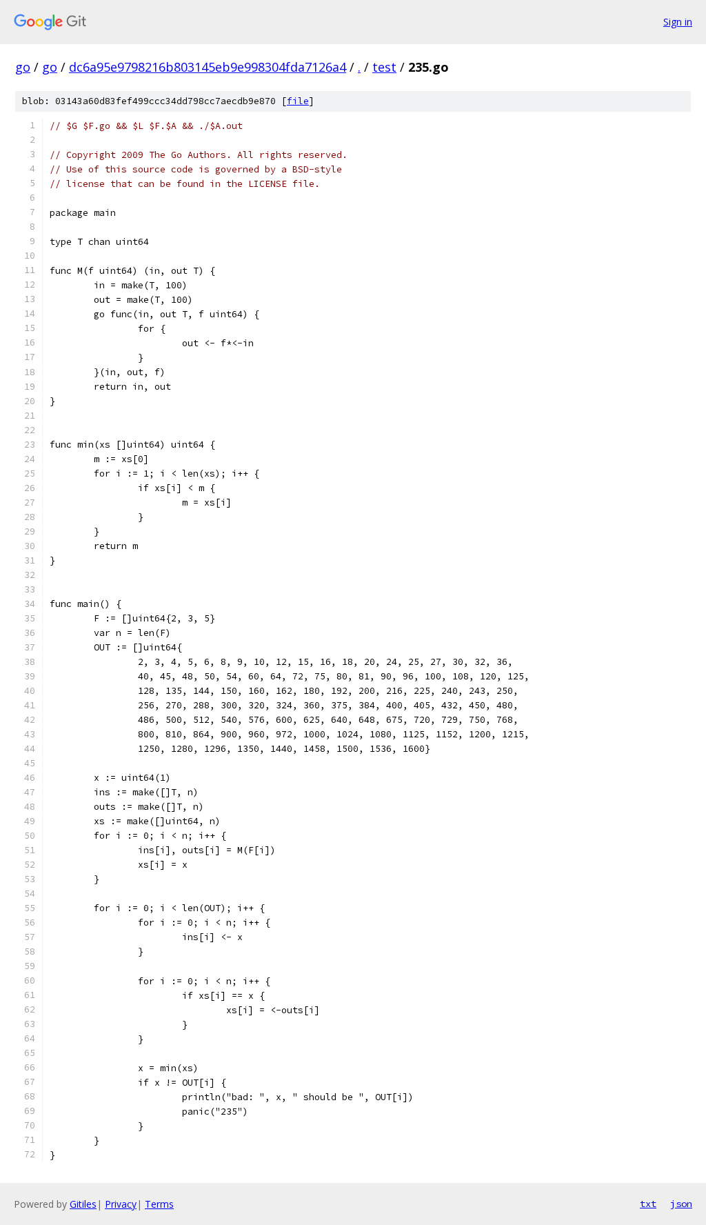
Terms (159, 1204)
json (681, 1203)
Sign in (677, 21)
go (22, 67)
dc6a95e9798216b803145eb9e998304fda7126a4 (207, 67)
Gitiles (83, 1204)
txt (648, 1203)
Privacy (121, 1204)
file (298, 101)
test (384, 67)
